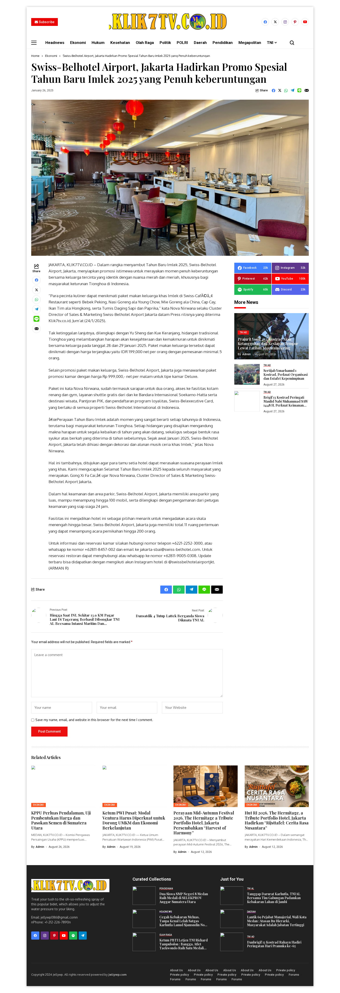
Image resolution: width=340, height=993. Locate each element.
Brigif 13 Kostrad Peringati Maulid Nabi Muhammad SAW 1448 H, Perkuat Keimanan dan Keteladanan (285, 401)
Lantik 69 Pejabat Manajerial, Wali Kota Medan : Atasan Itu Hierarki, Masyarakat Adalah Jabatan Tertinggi (276, 921)
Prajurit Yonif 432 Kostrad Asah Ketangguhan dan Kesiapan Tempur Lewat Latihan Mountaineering (268, 343)
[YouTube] (305, 22)
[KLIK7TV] (70, 885)
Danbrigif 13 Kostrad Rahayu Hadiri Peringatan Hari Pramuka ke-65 (274, 944)
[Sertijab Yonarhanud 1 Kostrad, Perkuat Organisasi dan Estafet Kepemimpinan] (247, 374)
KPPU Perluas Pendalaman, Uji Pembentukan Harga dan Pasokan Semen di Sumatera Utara (61, 820)
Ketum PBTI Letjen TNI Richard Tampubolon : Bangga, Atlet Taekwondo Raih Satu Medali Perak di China (183, 944)
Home (35, 56)
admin (246, 354)
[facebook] (265, 22)
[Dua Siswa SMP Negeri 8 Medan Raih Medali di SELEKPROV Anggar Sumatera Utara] (144, 895)
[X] (275, 22)
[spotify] (73, 935)
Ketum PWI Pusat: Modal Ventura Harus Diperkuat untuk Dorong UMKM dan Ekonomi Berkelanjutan (133, 820)
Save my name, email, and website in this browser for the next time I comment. (94, 720)
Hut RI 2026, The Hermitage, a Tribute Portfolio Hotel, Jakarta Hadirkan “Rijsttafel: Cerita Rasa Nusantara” (277, 820)
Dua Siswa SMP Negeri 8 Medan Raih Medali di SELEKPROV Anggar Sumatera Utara (183, 898)
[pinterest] (295, 22)
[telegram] (83, 935)
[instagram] (285, 22)
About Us (176, 970)
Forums (294, 974)
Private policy (285, 970)
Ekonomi (51, 56)
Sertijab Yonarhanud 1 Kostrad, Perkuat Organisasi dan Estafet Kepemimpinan (285, 374)
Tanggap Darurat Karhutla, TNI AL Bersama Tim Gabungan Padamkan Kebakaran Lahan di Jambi (274, 898)
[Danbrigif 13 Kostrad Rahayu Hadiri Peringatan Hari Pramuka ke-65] (231, 942)
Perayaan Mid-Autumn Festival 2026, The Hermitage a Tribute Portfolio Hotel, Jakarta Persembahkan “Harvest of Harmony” (203, 823)
